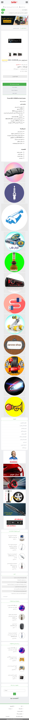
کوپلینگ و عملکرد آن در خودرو (21, 582)
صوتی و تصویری (16, 28)
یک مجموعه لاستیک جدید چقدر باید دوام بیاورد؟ (18, 593)
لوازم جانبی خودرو (23, 426)
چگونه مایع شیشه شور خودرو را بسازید (20, 577)
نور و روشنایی (23, 428)
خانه (21, 706)
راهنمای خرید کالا (19, 714)
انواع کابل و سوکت (22, 437)
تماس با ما (7, 716)
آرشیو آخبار (5, 596)
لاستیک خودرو (23, 445)
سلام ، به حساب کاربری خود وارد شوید (11, 7)
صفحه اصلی (23, 28)
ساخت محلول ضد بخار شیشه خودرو (20, 586)
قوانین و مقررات (19, 711)
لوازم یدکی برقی (23, 439)
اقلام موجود (12, 706)
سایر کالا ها (24, 448)
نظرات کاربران (15, 76)
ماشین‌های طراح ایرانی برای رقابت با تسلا (20, 591)
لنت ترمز (24, 442)
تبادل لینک (20, 708)
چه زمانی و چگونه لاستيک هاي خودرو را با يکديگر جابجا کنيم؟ (16, 584)
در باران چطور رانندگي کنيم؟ (21, 580)
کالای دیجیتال (23, 434)
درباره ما (10, 708)
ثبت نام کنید (22, 7)
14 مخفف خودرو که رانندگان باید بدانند (20, 589)
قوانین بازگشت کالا (19, 716)
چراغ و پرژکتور (23, 431)
